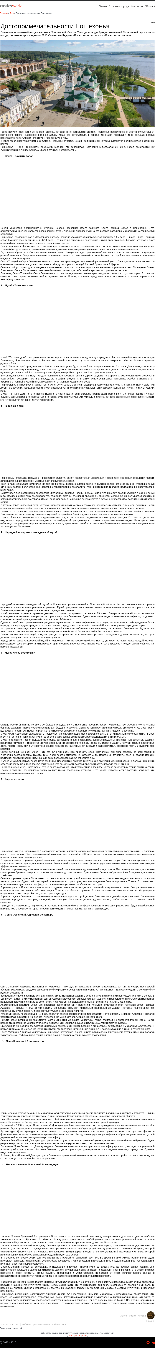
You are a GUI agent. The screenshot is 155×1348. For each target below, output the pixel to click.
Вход (84, 1335)
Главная (4, 13)
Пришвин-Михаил (137, 1315)
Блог (12, 13)
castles (11, 5)
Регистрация (74, 1335)
